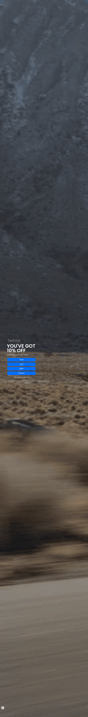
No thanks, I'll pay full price (21, 377)
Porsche (21, 373)
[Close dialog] (86, 1)
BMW (21, 369)
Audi (21, 364)
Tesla (21, 360)
